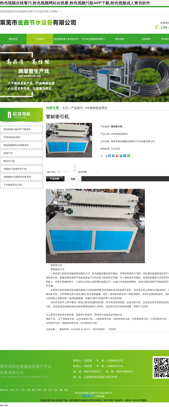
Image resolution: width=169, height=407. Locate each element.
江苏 (45, 390)
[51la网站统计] (88, 396)
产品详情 (54, 178)
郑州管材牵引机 (122, 319)
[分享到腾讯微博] (121, 155)
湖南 (61, 390)
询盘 (73, 178)
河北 (55, 390)
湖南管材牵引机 (70, 323)
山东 (23, 390)
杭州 (66, 390)
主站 (12, 390)
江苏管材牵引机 (159, 319)
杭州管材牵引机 (89, 323)
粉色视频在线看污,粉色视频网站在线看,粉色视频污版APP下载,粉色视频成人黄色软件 (75, 3)
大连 (50, 390)
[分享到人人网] (124, 155)
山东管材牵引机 (85, 319)
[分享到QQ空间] (113, 155)
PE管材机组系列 (96, 108)
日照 (39, 390)
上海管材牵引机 (103, 319)
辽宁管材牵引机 (66, 319)
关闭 (112, 329)
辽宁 (17, 390)
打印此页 (98, 329)
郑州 (34, 390)
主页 (65, 108)
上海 (28, 390)
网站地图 (100, 396)
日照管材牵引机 (140, 319)
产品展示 (77, 108)
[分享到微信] (128, 155)
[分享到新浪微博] (117, 155)
